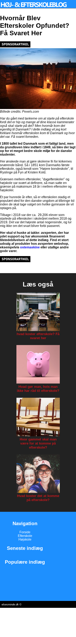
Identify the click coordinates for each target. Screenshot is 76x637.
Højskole (24, 539)
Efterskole (25, 536)
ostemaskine (30, 247)
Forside (24, 532)
